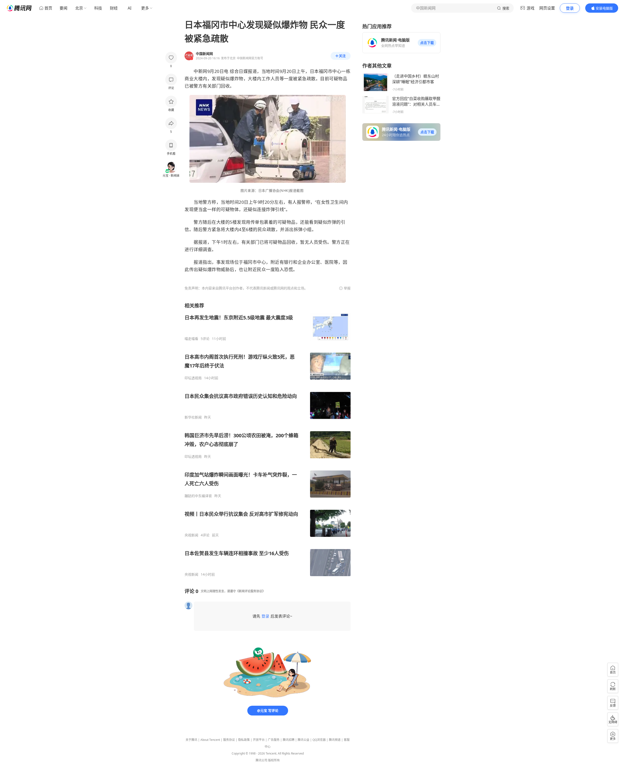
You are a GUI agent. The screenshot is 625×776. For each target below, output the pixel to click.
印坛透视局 (193, 378)
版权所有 (274, 760)
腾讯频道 (335, 740)
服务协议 (229, 740)
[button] (427, 42)
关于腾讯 (191, 740)
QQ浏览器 (319, 740)
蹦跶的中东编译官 (198, 496)
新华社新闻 (193, 417)
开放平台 (259, 740)
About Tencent (210, 740)
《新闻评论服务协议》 (250, 591)
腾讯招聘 (288, 740)
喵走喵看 (191, 338)
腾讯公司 (261, 760)
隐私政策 (244, 740)
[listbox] (268, 439)
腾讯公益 (303, 740)
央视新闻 (191, 535)
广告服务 (274, 740)
